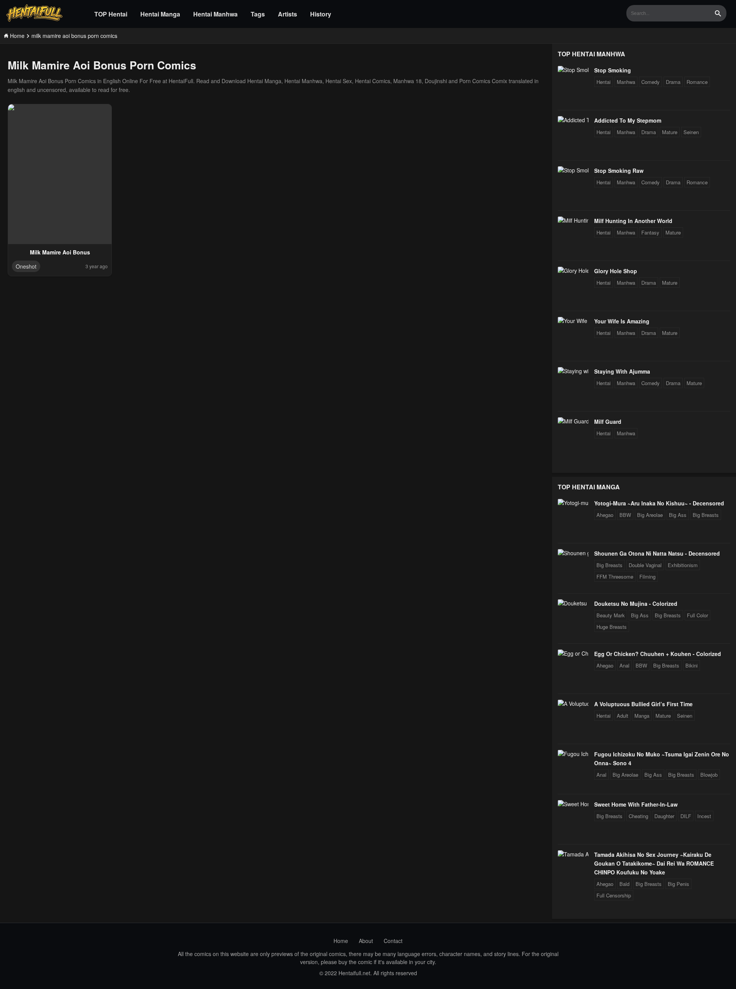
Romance (697, 81)
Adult (622, 715)
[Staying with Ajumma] (573, 371)
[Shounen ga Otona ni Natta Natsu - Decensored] (573, 553)
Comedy (650, 81)
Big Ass (678, 514)
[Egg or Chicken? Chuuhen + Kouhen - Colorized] (573, 653)
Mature (669, 132)
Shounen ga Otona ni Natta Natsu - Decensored (657, 553)
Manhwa (626, 81)
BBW (625, 514)
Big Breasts (706, 514)
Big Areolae (650, 514)
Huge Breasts (611, 626)
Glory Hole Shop (615, 271)
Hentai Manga (160, 14)
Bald (624, 883)
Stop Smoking (612, 70)
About (366, 941)
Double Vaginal (645, 565)
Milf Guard (607, 421)
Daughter (664, 816)
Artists (287, 14)
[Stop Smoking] (573, 70)
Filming (647, 576)
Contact (393, 941)
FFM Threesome (614, 576)
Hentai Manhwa (215, 14)
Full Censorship (613, 895)
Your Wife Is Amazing (621, 321)
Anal (624, 665)
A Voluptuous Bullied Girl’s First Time (643, 704)
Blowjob (709, 774)
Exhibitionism (683, 565)
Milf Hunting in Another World (633, 221)
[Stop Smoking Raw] (573, 170)
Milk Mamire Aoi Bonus (60, 252)
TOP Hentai (110, 14)
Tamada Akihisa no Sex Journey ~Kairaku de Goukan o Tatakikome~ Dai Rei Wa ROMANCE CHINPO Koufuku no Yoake (654, 863)
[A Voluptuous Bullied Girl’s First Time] (573, 703)
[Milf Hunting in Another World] (573, 220)
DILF (685, 816)
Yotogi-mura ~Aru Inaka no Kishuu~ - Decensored (659, 503)
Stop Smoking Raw (619, 170)
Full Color (697, 615)
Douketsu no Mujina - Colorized (635, 603)
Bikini (691, 665)
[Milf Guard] (573, 421)
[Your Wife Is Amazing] (573, 321)
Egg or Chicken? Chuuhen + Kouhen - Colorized (657, 654)
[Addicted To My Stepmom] (573, 120)
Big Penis (678, 883)
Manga (641, 715)
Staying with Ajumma (622, 371)
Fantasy (650, 232)
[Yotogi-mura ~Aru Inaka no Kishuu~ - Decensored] (573, 503)
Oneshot (26, 266)
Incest (704, 816)
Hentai (603, 81)
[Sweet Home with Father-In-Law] (573, 804)
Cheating (638, 816)
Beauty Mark (610, 615)
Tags (258, 14)
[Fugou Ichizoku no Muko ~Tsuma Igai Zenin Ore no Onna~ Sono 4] (573, 754)
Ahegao (604, 514)
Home (341, 941)
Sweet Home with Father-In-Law (636, 804)
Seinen (691, 132)
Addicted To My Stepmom (627, 120)
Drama (673, 81)
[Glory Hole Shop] (573, 270)
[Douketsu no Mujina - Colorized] (573, 603)
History (320, 14)
